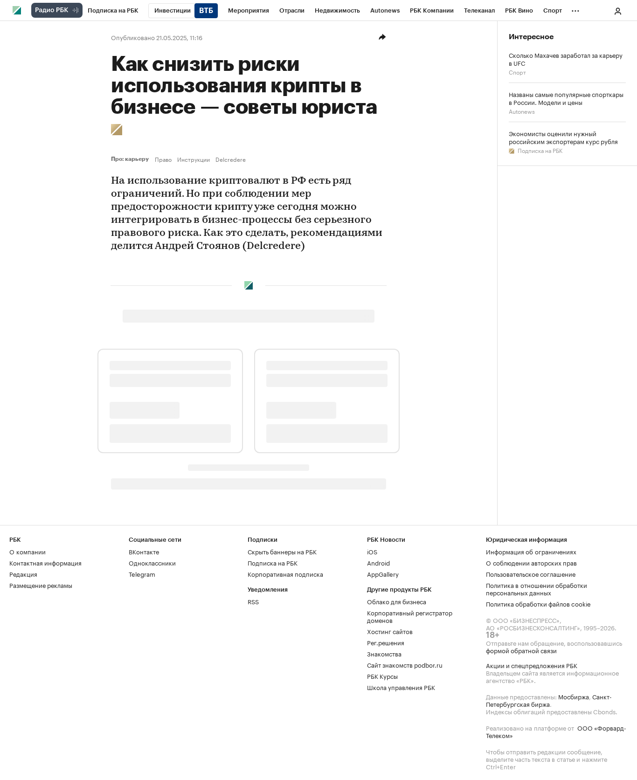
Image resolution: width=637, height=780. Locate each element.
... (575, 9)
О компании (27, 551)
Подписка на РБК (539, 149)
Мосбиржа (573, 696)
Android (378, 562)
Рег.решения (385, 642)
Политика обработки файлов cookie (538, 603)
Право (163, 159)
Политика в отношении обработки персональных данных (536, 588)
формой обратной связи (521, 650)
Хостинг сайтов (390, 630)
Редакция (23, 573)
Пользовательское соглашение (530, 573)
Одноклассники (152, 562)
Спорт (517, 71)
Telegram (142, 573)
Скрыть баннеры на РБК (282, 551)
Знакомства (384, 653)
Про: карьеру (131, 159)
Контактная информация (45, 562)
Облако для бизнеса (396, 601)
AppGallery (383, 573)
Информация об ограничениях (531, 551)
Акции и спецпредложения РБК (531, 665)
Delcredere (230, 159)
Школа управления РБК (401, 686)
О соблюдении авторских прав (531, 562)
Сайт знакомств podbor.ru (405, 664)
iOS (372, 551)
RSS (253, 601)
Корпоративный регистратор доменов (409, 615)
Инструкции (193, 159)
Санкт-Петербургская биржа (549, 699)
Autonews (522, 110)
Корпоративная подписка (285, 573)
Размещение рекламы (40, 584)
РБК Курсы (382, 675)
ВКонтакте (144, 551)
